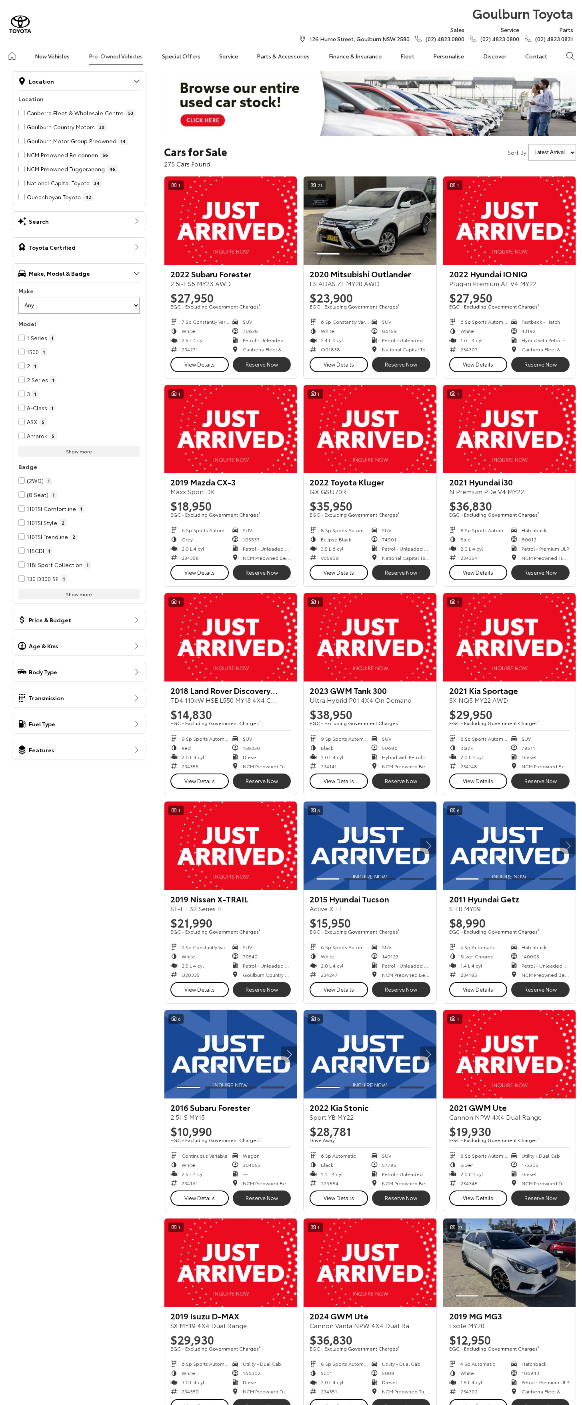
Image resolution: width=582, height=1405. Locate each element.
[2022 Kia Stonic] (370, 1054)
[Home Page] (20, 24)
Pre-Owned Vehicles (116, 56)
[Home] (12, 56)
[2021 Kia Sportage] (509, 637)
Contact (536, 56)
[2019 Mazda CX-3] (230, 429)
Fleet (407, 56)
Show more (79, 451)
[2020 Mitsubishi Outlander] (370, 220)
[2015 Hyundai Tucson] (370, 846)
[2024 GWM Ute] (370, 1263)
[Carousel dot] (328, 254)
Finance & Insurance (355, 56)
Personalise (448, 56)
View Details (199, 364)
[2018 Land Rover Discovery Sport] (230, 637)
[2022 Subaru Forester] (230, 220)
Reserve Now (262, 364)
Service (228, 56)
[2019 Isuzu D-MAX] (230, 1263)
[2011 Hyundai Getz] (509, 846)
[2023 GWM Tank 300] (370, 637)
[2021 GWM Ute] (509, 1054)
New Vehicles (52, 56)
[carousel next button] (428, 220)
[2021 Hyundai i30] (509, 429)
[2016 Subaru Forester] (230, 1054)
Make (26, 291)
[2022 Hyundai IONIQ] (509, 220)
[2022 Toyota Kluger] (370, 429)
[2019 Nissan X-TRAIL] (230, 846)
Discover (494, 56)
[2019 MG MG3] (509, 1263)
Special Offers (181, 56)
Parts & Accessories (283, 56)
